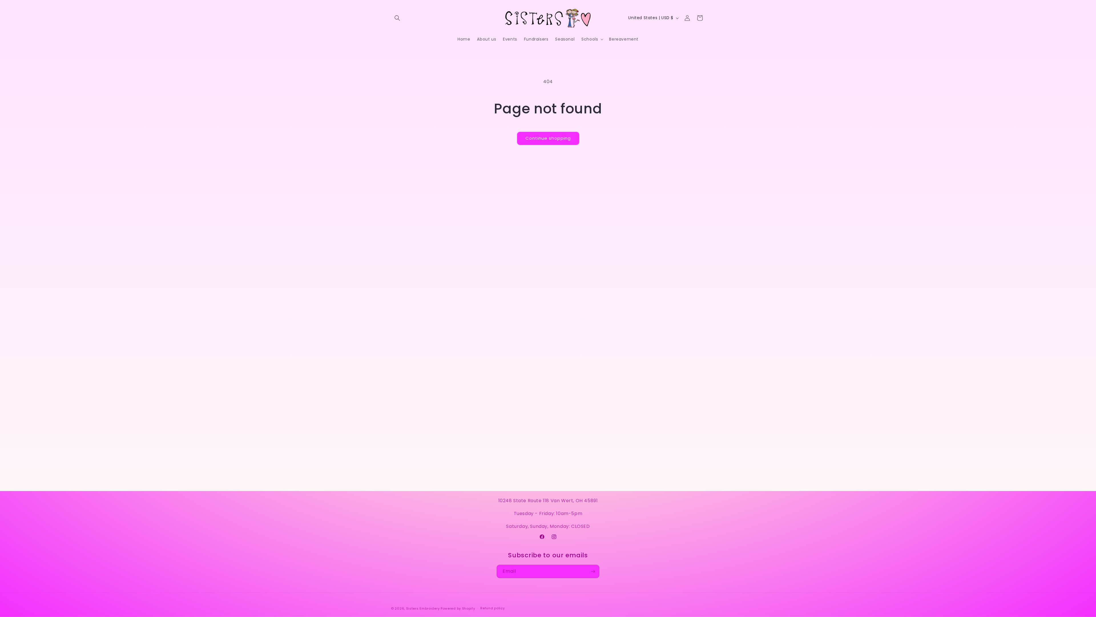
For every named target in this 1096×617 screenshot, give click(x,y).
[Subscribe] (593, 571)
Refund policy (492, 608)
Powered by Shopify (458, 608)
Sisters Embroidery (423, 608)
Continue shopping (548, 138)
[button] (397, 18)
